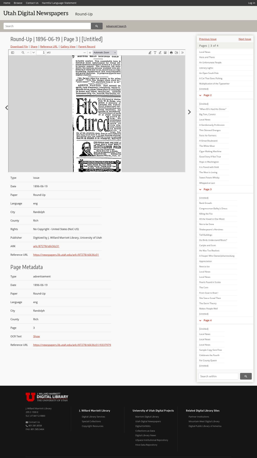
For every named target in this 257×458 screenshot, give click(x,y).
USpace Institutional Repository (151, 440)
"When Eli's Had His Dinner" (212, 109)
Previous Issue (207, 39)
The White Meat (207, 145)
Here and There (207, 57)
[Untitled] (203, 88)
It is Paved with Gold (209, 167)
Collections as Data (145, 430)
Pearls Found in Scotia (210, 282)
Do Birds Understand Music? (213, 240)
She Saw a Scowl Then (210, 298)
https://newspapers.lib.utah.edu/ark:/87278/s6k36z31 (66, 254)
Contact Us (32, 3)
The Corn (203, 287)
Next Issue (245, 39)
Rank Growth (205, 203)
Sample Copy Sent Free (210, 349)
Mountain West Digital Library (204, 421)
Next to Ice (204, 266)
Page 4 (208, 320)
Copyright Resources (92, 426)
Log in (251, 3)
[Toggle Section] (200, 95)
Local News (204, 51)
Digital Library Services (93, 416)
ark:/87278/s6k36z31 (46, 246)
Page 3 (208, 189)
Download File (19, 46)
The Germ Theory (207, 303)
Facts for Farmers (207, 135)
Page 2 (208, 95)
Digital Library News (145, 435)
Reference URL (49, 46)
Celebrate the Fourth (209, 355)
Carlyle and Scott (207, 245)
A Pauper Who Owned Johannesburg (216, 255)
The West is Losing (208, 172)
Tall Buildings (205, 234)
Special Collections (91, 421)
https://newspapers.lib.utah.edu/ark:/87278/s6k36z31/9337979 (72, 345)
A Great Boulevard (208, 140)
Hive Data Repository (146, 444)
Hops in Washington (209, 161)
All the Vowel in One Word (211, 218)
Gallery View (68, 46)
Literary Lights (206, 67)
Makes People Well (208, 308)
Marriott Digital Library (147, 416)
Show (36, 336)
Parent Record (86, 46)
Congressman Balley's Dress (213, 208)
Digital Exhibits (143, 426)
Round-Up (84, 14)
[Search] (97, 26)
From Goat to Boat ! (208, 292)
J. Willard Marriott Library (39, 408)
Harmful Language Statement (59, 3)
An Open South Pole (209, 73)
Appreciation (205, 261)
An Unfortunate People (210, 62)
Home (6, 3)
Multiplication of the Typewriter (214, 83)
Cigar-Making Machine (210, 151)
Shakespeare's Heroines (211, 229)
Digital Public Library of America (205, 426)
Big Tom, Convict (207, 114)
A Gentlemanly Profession (211, 124)
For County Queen (208, 360)
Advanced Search (116, 26)
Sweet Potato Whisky (209, 177)
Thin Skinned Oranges (210, 130)
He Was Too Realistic (209, 250)
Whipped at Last (207, 182)
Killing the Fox (206, 213)
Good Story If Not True (210, 156)
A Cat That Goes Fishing (210, 78)
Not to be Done (206, 224)
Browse (18, 3)
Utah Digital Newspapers (148, 421)
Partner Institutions (199, 416)
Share (34, 46)
